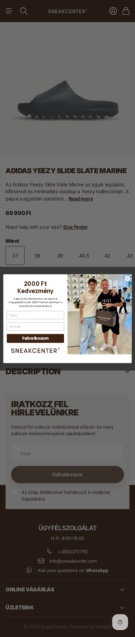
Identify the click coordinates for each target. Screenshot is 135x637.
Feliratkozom (35, 338)
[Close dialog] (127, 278)
